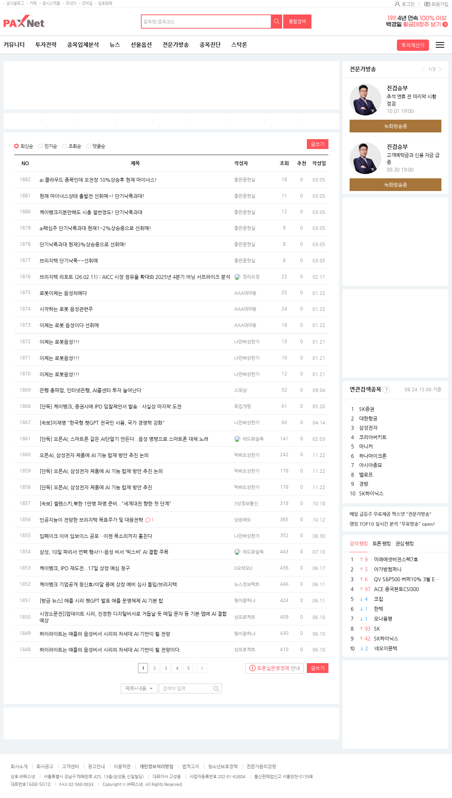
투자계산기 (413, 45)
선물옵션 (141, 44)
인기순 (50, 146)
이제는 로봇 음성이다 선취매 (69, 325)
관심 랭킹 (405, 543)
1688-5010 (38, 784)
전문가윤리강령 (261, 766)
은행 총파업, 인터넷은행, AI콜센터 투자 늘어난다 (90, 390)
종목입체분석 (83, 44)
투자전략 (45, 44)
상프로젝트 (244, 617)
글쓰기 (318, 144)
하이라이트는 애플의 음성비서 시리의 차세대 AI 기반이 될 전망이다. (110, 650)
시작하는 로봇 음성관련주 (66, 309)
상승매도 (242, 519)
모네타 (71, 3)
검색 (277, 21)
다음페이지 (202, 668)
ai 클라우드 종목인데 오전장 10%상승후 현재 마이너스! (98, 180)
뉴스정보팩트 (247, 584)
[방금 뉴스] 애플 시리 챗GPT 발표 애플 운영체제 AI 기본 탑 (101, 600)
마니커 (366, 446)
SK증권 (366, 409)
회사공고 (44, 766)
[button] (139, 688)
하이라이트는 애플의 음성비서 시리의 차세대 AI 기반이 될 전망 (105, 633)
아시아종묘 (370, 465)
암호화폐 (105, 3)
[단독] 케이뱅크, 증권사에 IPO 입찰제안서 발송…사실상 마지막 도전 (111, 406)
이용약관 (122, 766)
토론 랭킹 (382, 543)
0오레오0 (243, 568)
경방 (363, 484)
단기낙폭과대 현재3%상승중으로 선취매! (83, 244)
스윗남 (240, 390)
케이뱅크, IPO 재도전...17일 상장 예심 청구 (85, 568)
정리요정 (251, 276)
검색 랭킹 (359, 543)
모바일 (87, 3)
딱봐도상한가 (247, 455)
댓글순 (99, 146)
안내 (278, 668)
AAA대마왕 (245, 293)
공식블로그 (15, 3)
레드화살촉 (253, 438)
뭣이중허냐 (244, 600)
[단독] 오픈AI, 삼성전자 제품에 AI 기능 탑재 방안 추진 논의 (101, 471)
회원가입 (440, 4)
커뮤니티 (14, 44)
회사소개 (19, 766)
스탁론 (239, 44)
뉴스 (114, 44)
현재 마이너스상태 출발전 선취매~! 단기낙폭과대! (92, 195)
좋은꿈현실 (244, 179)
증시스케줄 (51, 3)
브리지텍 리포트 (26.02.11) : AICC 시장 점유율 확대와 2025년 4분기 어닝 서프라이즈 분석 (135, 276)
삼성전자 (368, 427)
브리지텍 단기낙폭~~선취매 (69, 260)
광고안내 (96, 766)
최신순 (26, 146)
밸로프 (366, 474)
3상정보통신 (246, 503)
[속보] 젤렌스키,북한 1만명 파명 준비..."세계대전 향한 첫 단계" (105, 503)
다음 (440, 69)
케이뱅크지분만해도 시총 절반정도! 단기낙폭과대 (91, 212)
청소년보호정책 (223, 766)
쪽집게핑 (242, 406)
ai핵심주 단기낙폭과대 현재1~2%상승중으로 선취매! (95, 228)
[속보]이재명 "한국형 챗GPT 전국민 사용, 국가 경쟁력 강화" (102, 422)
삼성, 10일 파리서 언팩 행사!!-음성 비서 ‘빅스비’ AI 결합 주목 (104, 552)
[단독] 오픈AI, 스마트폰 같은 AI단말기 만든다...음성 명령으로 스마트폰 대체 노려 (124, 438)
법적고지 (190, 766)
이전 (423, 69)
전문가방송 (175, 44)
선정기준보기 (386, 389)
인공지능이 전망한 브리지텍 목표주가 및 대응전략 (91, 519)
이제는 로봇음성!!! (59, 342)
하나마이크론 (373, 456)
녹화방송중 (395, 126)
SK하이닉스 (371, 493)
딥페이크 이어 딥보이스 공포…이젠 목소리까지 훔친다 (96, 535)
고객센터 (70, 766)
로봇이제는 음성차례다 (63, 293)
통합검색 (297, 21)
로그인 (408, 4)
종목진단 (210, 44)
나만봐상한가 (247, 341)
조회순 (75, 146)
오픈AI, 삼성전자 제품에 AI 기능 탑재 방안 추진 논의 (94, 455)
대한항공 (368, 418)
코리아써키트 (373, 437)
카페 (33, 3)
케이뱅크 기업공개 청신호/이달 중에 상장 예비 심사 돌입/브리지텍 (108, 584)
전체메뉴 (439, 45)
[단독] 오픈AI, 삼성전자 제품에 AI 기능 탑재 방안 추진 (96, 487)
